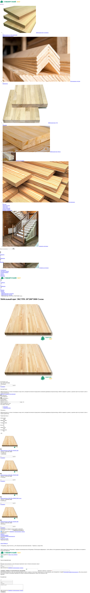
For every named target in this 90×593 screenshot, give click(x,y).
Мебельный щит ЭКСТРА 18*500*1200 (9, 450)
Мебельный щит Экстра (8, 36)
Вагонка (4, 204)
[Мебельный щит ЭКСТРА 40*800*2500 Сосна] (9, 495)
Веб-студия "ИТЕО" (13, 554)
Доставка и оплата (5, 271)
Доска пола (5, 206)
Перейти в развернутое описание (8, 394)
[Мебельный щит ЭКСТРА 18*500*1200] (9, 447)
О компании (3, 270)
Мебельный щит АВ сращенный (10, 35)
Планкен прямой (6, 209)
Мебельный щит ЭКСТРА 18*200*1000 (9, 475)
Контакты (3, 276)
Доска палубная (6, 205)
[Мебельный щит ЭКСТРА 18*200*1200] (9, 519)
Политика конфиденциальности (8, 536)
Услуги (2, 273)
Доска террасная (6, 208)
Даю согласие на (13, 531)
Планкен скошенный (7, 210)
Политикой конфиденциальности (70, 572)
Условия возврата (4, 272)
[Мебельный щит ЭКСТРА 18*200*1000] (9, 472)
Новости (2, 274)
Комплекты (5, 83)
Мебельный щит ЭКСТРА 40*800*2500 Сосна (11, 498)
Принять (2, 574)
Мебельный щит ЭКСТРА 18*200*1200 (9, 521)
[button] (2, 4)
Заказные (5, 125)
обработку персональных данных (17, 531)
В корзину (3, 457)
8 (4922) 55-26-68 (4, 538)
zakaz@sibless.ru (4, 543)
